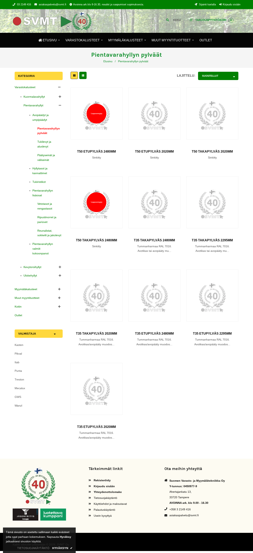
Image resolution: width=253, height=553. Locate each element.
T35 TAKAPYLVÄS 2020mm (96, 333)
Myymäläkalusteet (26, 289)
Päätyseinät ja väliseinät (46, 157)
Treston (19, 379)
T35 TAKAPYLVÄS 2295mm (212, 240)
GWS (18, 396)
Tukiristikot (39, 181)
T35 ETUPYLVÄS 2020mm (96, 426)
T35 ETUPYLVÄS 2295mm (212, 333)
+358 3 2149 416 (180, 509)
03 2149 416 (24, 4)
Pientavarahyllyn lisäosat (42, 193)
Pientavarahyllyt (33, 105)
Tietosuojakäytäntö (105, 497)
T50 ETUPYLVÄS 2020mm (154, 151)
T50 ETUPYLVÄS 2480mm (96, 151)
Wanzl (18, 405)
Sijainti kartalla (207, 4)
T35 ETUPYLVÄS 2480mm (154, 333)
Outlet (18, 315)
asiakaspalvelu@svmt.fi (52, 4)
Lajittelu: (186, 75)
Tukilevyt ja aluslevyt (44, 144)
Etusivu (107, 61)
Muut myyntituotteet (27, 297)
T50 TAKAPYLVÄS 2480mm (96, 240)
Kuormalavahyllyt (34, 96)
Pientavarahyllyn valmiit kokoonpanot (42, 248)
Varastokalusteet (25, 87)
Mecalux (20, 388)
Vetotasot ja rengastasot (44, 206)
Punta (18, 370)
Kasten (19, 344)
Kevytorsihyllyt (32, 267)
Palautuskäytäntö (104, 509)
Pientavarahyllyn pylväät (48, 131)
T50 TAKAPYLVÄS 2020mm (212, 151)
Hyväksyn (62, 548)
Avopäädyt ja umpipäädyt (40, 117)
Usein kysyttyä (102, 515)
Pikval (18, 353)
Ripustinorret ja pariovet (46, 220)
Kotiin (18, 306)
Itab (17, 362)
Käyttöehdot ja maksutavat (110, 503)
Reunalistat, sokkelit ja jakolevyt (49, 233)
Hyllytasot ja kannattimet (39, 171)
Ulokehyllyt (30, 275)
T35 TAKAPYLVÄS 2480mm (154, 240)
